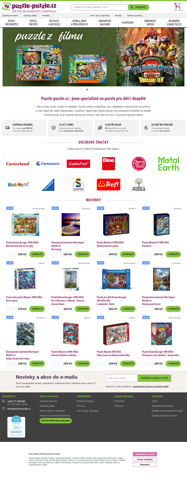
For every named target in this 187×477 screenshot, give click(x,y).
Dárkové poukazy (134, 16)
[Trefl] (109, 184)
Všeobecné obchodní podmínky (55, 415)
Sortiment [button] (84, 396)
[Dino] (109, 163)
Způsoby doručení (10, 16)
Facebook (119, 401)
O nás (155, 401)
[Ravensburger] (48, 184)
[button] (138, 7)
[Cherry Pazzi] (139, 163)
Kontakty (46, 16)
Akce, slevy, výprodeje (99, 16)
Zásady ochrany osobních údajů (167, 411)
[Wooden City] (139, 184)
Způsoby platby (30, 16)
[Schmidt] (78, 184)
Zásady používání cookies (164, 415)
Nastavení (145, 464)
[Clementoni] (48, 163)
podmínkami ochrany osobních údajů (151, 386)
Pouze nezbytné (145, 459)
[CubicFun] (78, 163)
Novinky (118, 16)
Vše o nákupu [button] (49, 396)
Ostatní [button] (157, 396)
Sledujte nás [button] (123, 396)
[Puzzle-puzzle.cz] (29, 7)
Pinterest (118, 406)
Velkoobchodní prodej (162, 406)
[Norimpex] (18, 184)
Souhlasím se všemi (144, 454)
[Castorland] (18, 163)
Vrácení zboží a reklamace (52, 411)
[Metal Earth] (169, 163)
